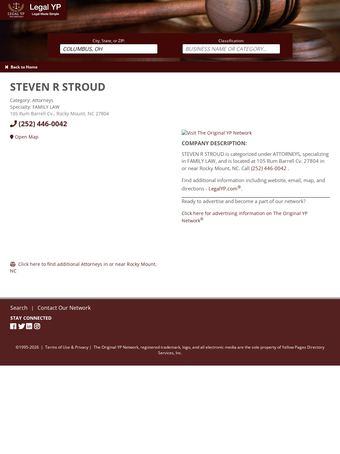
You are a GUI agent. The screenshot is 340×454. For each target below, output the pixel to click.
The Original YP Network (116, 347)
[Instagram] (38, 326)
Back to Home (23, 67)
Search (19, 307)
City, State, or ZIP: (109, 41)
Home (6, 3)
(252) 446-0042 (42, 123)
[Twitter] (22, 326)
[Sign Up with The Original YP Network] (217, 132)
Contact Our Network (64, 307)
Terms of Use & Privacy (66, 347)
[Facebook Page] (14, 326)
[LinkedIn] (30, 326)
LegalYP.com (225, 188)
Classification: (231, 41)
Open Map (26, 137)
